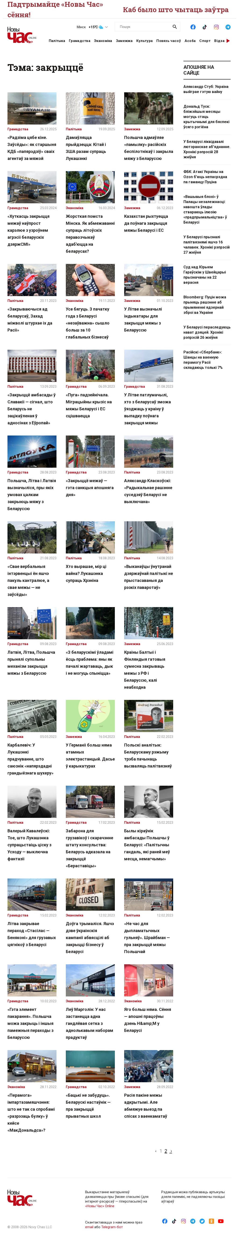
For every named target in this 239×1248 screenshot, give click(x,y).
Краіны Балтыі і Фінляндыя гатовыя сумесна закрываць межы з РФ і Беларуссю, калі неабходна (144, 670)
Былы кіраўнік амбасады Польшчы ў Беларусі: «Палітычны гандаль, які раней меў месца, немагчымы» (147, 844)
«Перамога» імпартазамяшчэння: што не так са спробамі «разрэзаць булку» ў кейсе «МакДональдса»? (31, 1113)
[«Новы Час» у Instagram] (216, 26)
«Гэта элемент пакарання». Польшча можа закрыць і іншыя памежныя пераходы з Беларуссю (30, 1023)
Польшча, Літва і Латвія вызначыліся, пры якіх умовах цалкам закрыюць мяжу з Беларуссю (31, 494)
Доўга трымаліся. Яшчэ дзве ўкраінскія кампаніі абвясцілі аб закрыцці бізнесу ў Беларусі (90, 937)
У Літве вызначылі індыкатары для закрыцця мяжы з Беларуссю (143, 319)
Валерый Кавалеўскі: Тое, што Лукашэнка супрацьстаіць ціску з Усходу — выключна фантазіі (29, 844)
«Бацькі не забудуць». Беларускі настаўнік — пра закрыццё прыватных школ (88, 1106)
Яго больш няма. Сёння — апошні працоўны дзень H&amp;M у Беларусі (147, 1020)
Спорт (205, 41)
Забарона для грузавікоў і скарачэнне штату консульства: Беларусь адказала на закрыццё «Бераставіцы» (89, 848)
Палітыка (57, 41)
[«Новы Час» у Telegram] (228, 26)
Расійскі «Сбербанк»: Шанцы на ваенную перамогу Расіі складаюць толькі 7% (203, 360)
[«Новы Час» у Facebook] (193, 26)
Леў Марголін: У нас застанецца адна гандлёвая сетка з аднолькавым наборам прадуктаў (89, 1023)
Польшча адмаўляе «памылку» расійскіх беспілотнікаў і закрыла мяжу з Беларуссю (148, 148)
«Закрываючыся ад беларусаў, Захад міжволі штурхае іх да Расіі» (29, 319)
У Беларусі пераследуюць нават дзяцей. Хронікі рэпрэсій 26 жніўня (207, 332)
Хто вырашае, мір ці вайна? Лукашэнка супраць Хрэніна (86, 573)
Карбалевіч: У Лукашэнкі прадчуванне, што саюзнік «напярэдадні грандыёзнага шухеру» (30, 759)
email (89, 1227)
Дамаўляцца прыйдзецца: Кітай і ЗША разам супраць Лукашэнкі (86, 148)
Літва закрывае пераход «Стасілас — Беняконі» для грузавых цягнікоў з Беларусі (31, 934)
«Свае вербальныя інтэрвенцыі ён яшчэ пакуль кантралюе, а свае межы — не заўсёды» (28, 580)
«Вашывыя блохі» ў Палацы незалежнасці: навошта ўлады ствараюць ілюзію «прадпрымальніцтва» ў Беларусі (205, 209)
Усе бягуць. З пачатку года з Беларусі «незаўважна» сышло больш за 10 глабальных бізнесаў (87, 323)
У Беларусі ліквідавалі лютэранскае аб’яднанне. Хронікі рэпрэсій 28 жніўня (206, 149)
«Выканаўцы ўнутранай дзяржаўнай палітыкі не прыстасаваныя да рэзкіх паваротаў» (148, 577)
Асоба (190, 41)
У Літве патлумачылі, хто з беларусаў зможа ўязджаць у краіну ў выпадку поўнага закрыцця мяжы (147, 408)
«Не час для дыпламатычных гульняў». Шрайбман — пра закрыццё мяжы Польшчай (147, 937)
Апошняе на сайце (198, 70)
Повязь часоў (168, 41)
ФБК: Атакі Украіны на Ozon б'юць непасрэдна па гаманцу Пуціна (205, 176)
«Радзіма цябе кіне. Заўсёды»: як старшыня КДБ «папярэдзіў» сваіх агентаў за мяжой (31, 148)
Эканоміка (103, 41)
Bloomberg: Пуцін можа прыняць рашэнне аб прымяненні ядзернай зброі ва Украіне (204, 305)
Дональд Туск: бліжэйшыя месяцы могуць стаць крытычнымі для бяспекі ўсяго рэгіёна (206, 116)
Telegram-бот (112, 1227)
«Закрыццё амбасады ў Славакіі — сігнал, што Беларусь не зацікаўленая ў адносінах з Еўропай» (31, 408)
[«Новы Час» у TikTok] (204, 26)
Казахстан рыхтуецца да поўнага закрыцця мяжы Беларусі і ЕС (146, 223)
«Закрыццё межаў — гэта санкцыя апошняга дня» (90, 487)
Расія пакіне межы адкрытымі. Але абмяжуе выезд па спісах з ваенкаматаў (145, 1106)
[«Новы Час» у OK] (211, 1221)
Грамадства (79, 41)
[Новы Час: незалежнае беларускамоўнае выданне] (22, 32)
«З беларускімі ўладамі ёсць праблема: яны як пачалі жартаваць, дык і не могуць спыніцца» (89, 663)
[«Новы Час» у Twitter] (202, 1221)
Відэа (219, 41)
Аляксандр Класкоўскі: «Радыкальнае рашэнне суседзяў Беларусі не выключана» (148, 491)
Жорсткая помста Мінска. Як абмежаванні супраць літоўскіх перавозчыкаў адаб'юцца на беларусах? (90, 234)
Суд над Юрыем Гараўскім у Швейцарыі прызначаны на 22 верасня (204, 275)
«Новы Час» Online (99, 1206)
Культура (144, 41)
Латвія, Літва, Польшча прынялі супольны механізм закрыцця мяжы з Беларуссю (31, 663)
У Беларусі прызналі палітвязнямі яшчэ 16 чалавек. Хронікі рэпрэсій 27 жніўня (206, 245)
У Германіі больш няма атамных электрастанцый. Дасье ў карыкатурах (90, 755)
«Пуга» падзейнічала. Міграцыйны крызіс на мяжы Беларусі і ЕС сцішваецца (89, 405)
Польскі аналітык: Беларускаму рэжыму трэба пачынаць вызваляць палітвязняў (148, 755)
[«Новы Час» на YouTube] (220, 1221)
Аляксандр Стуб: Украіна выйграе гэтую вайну (205, 89)
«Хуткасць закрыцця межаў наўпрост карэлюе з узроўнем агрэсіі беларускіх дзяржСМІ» (28, 230)
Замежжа (124, 41)
